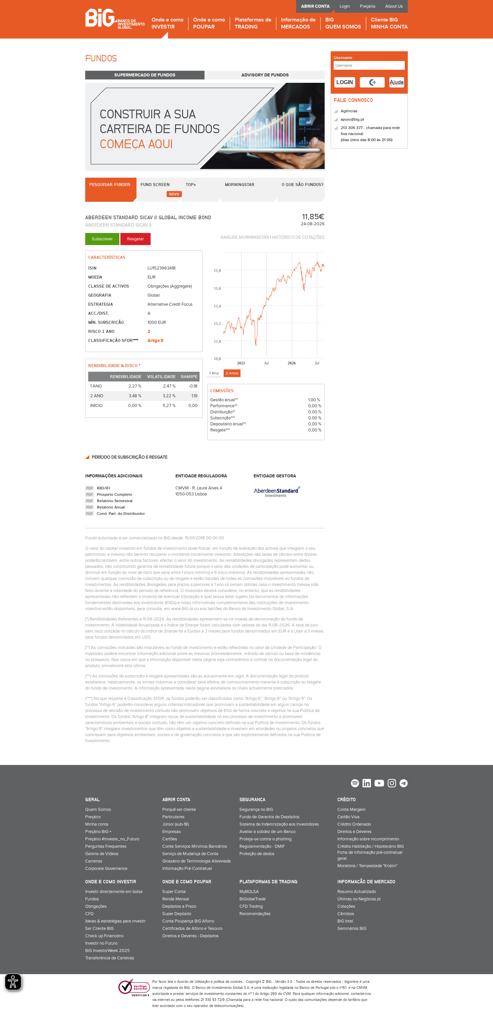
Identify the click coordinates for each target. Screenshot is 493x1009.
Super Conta (174, 891)
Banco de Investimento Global (115, 18)
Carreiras (93, 861)
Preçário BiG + (98, 831)
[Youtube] (379, 784)
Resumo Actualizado (356, 891)
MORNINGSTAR (240, 184)
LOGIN (344, 82)
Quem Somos (98, 809)
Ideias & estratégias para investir (115, 921)
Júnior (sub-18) (175, 824)
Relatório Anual (111, 507)
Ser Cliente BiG (99, 928)
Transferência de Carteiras (109, 958)
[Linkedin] (367, 784)
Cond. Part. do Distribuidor (121, 513)
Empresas (171, 831)
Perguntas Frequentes (105, 846)
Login (345, 6)
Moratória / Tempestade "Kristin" (367, 866)
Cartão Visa (348, 817)
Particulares (173, 817)
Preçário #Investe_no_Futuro (112, 839)
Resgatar (135, 239)
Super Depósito (176, 913)
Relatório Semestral (114, 500)
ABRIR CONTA (315, 6)
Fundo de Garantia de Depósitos (269, 817)
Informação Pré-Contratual (187, 868)
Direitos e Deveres (354, 831)
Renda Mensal (175, 899)
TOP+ (191, 184)
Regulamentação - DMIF (262, 846)
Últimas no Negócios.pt (359, 899)
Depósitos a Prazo (179, 906)
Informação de (298, 23)
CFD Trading (251, 906)
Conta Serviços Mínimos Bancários (194, 846)
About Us (394, 6)
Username (343, 57)
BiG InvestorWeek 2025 (107, 950)
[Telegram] (403, 784)
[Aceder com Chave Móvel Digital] (372, 82)
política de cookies (228, 982)
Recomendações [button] (255, 913)
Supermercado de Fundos (144, 75)
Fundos (92, 899)
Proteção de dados (256, 853)
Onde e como (167, 23)
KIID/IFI (103, 488)
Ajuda (397, 82)
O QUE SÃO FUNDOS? (302, 184)
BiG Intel (345, 921)
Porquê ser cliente (179, 809)
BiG (343, 23)
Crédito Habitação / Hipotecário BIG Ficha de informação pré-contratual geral (370, 852)
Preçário (367, 6)
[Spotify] (355, 784)
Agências (349, 111)
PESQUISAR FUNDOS (109, 184)
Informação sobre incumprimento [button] (368, 839)
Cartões (169, 839)
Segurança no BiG (256, 809)
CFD (89, 913)
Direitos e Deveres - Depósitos (190, 936)
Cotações (346, 906)
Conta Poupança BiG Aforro (188, 921)
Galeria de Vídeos (101, 853)
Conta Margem (351, 809)
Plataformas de (253, 23)
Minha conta (96, 824)
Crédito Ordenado (354, 824)
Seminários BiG (351, 928)
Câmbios (345, 913)
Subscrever (102, 239)
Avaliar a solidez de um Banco (267, 831)
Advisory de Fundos (265, 75)
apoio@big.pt (352, 119)
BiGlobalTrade (252, 899)
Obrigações (96, 906)
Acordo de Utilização (193, 982)
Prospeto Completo (114, 494)
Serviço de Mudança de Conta (190, 853)
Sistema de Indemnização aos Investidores (279, 824)
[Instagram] (392, 784)
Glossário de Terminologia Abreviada (196, 861)
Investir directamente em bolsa (114, 891)
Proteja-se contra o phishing (265, 839)
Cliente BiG (389, 23)
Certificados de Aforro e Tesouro (192, 928)
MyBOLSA (249, 891)
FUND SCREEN (155, 184)
